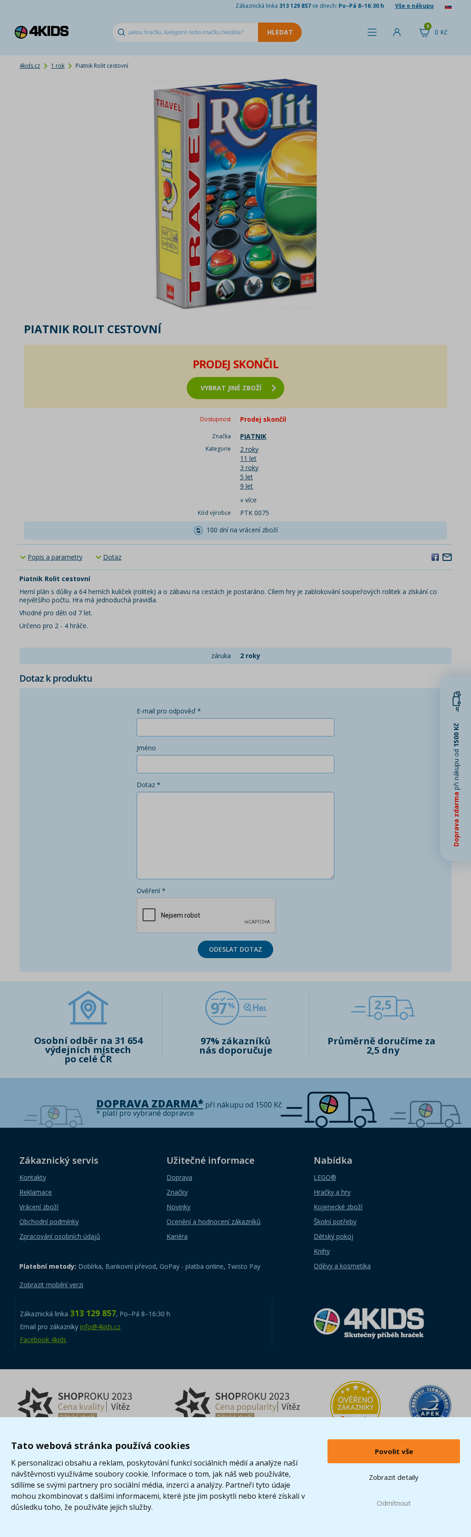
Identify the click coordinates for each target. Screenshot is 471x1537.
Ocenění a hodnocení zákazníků (214, 1221)
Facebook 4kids (43, 1339)
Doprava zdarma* (149, 1103)
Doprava (179, 1177)
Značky (177, 1192)
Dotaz (112, 557)
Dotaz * (149, 784)
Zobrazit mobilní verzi (51, 1284)
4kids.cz (29, 66)
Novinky (178, 1206)
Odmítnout (394, 1503)
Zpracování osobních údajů (59, 1236)
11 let (248, 458)
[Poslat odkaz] (447, 556)
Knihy (322, 1251)
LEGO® (325, 1177)
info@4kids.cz (100, 1326)
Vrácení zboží (38, 1206)
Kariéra (177, 1236)
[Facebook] (435, 556)
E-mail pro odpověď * (169, 711)
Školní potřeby (335, 1221)
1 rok (57, 66)
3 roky (249, 467)
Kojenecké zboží (338, 1206)
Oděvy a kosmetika (342, 1265)
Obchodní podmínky (49, 1221)
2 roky (249, 449)
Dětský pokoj (333, 1236)
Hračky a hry (332, 1192)
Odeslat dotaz (235, 949)
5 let (246, 476)
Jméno (146, 747)
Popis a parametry (55, 557)
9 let (246, 486)
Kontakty (32, 1177)
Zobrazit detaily (394, 1477)
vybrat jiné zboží (231, 387)
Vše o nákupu (414, 6)
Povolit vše (394, 1451)
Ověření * (151, 890)
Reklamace (35, 1192)
